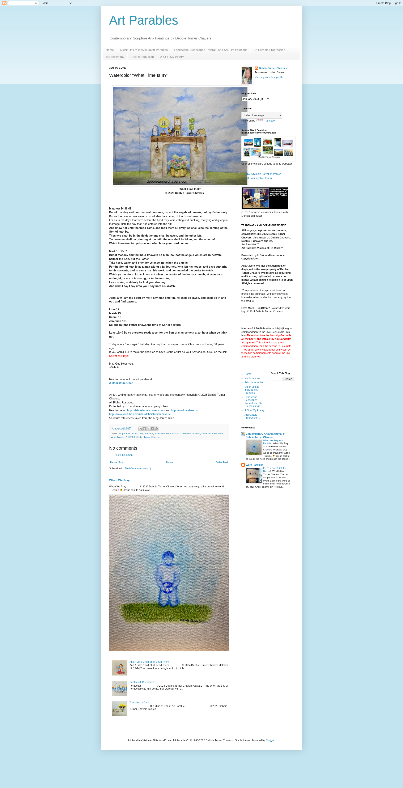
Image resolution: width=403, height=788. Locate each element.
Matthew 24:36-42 (191, 433)
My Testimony (115, 56)
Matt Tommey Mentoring (258, 178)
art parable (124, 433)
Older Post (222, 462)
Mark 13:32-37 (173, 433)
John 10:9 (159, 433)
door (141, 433)
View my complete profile (269, 77)
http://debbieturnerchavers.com (146, 410)
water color (217, 433)
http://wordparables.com (185, 410)
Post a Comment (123, 455)
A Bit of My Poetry (172, 56)
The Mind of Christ (140, 702)
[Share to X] (148, 429)
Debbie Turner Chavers (273, 68)
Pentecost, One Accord (142, 682)
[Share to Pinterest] (156, 429)
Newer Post (116, 462)
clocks (134, 433)
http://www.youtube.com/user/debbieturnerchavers (139, 414)
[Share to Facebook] (152, 429)
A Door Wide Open (121, 383)
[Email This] (140, 429)
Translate (269, 120)
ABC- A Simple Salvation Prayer (263, 174)
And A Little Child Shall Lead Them (149, 661)
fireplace (149, 433)
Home (110, 49)
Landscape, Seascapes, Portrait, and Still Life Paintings (210, 49)
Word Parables (254, 464)
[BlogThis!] (144, 429)
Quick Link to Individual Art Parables (144, 49)
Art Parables (143, 20)
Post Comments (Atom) (138, 468)
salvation (206, 433)
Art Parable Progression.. (270, 49)
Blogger (270, 740)
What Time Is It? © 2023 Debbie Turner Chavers (135, 437)
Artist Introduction (142, 56)
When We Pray (119, 480)
